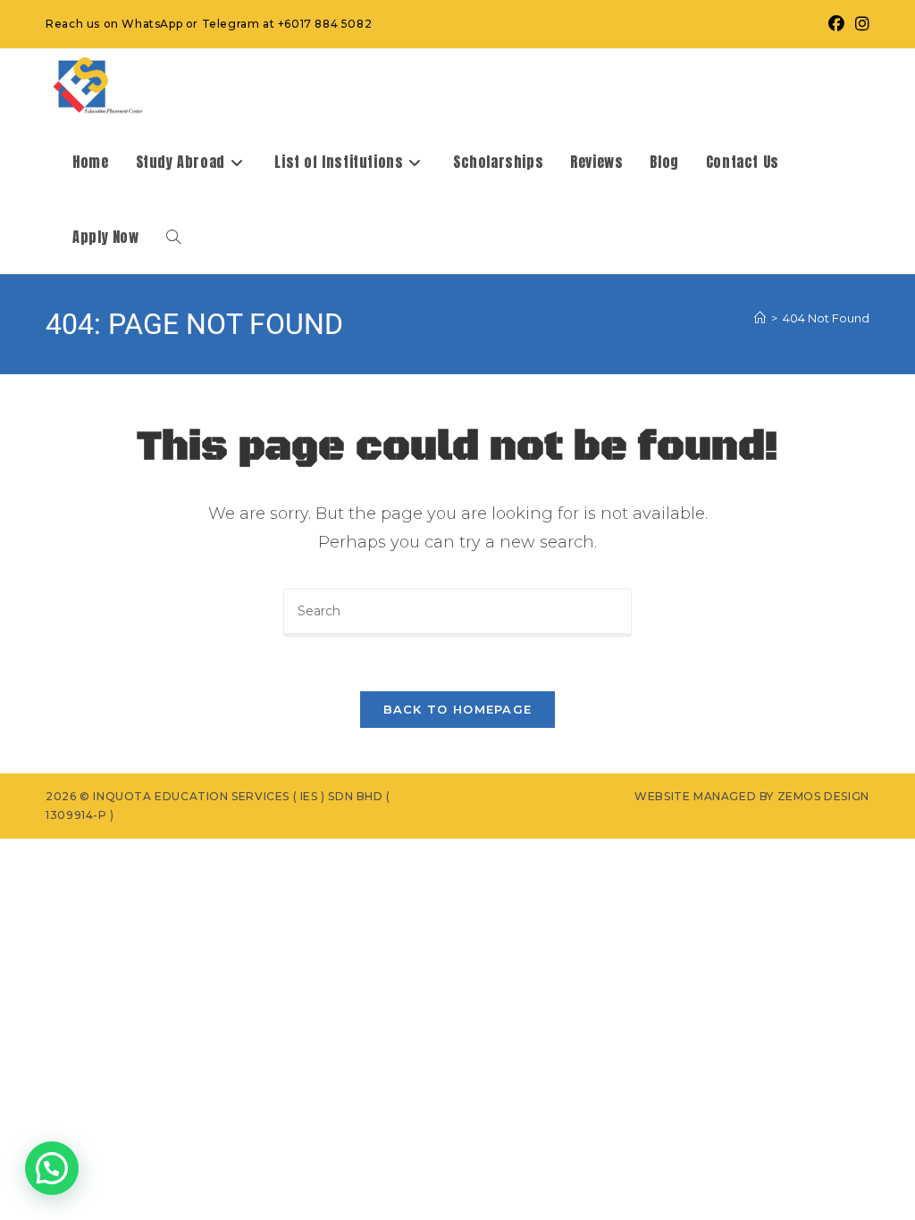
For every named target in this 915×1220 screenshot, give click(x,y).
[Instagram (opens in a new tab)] (859, 24)
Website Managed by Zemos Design (751, 796)
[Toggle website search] (173, 236)
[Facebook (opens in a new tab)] (836, 24)
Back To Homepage (458, 709)
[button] (52, 1168)
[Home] (760, 318)
